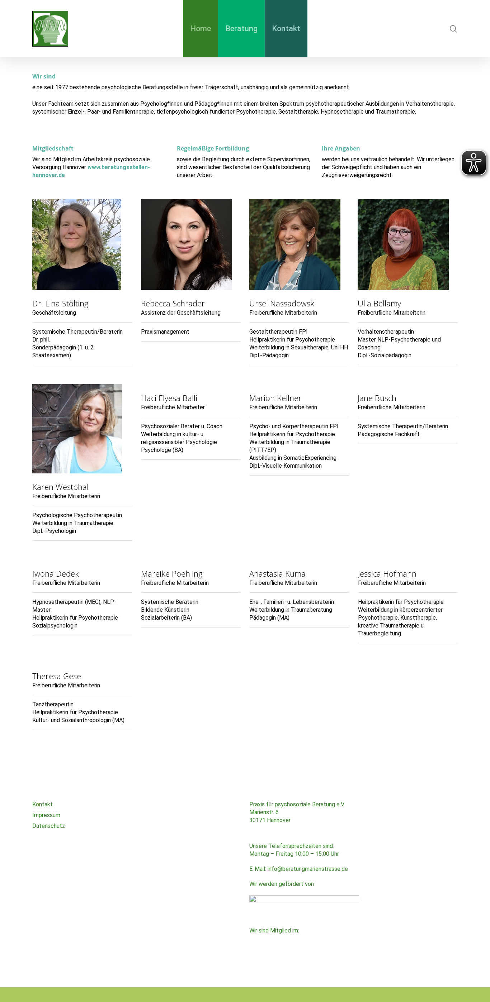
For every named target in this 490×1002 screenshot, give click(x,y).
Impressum (46, 815)
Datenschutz (48, 825)
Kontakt (42, 804)
